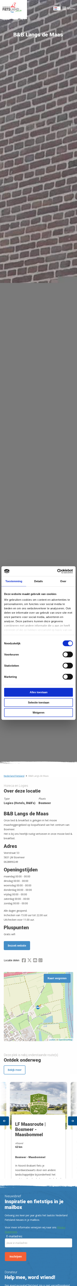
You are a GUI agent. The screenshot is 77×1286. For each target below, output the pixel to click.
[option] (38, 1126)
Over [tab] (63, 581)
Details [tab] (38, 581)
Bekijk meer (14, 1070)
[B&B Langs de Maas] (38, 1006)
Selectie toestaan (38, 702)
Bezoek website (17, 945)
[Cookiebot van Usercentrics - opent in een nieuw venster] (57, 571)
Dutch (57, 9)
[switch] (68, 656)
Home (13, 8)
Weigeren (38, 712)
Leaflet (52, 1039)
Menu (71, 8)
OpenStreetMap (65, 1039)
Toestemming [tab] (13, 581)
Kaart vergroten (57, 978)
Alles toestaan (38, 692)
